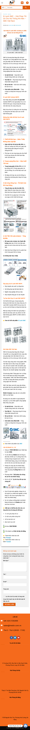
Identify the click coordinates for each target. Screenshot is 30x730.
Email (5, 581)
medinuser (18, 25)
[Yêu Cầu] (25, 726)
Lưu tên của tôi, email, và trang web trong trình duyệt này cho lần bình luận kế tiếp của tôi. (14, 599)
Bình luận (6, 560)
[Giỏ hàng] (22, 3)
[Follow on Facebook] (11, 637)
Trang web (6, 589)
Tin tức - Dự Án (7, 14)
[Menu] (2, 3)
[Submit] (26, 7)
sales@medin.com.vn (12, 625)
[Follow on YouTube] (18, 637)
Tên (4, 574)
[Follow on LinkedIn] (15, 637)
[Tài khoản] (27, 3)
